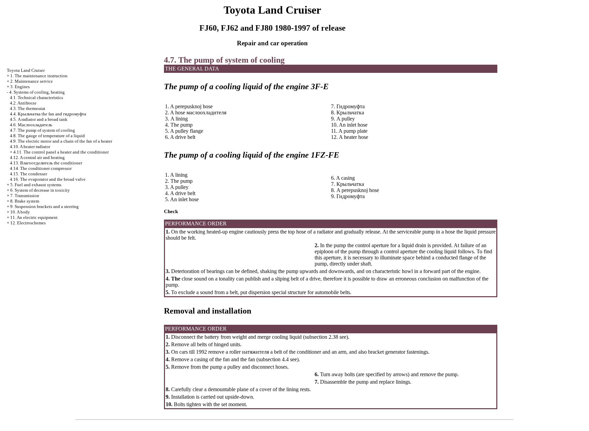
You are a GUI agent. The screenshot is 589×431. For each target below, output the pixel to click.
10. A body (20, 211)
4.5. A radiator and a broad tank (38, 119)
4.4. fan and (48, 113)
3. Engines (20, 86)
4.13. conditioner (46, 162)
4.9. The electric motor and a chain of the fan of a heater (61, 141)
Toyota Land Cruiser (26, 70)
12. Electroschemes (28, 222)
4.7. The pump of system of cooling (42, 130)
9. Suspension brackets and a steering (44, 206)
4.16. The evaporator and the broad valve (48, 179)
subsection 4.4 (273, 359)
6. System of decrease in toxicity (40, 190)
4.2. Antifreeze (23, 103)
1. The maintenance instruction (38, 75)
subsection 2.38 (321, 337)
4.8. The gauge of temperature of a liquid (47, 135)
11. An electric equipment (34, 217)
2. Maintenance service (31, 81)
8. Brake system (24, 201)
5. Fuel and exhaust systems (35, 184)
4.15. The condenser (28, 173)
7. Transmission (24, 195)
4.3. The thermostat (27, 108)
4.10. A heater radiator (30, 146)
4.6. (31, 124)
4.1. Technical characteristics (36, 97)
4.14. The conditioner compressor (41, 168)
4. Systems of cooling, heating (37, 92)
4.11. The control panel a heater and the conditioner (61, 152)
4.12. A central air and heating (37, 157)
